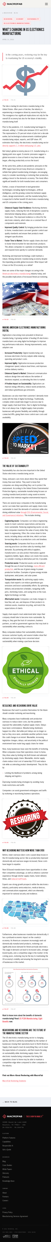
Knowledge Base (8, 1181)
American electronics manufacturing (16, 274)
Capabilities (6, 1142)
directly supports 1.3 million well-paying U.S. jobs (21, 146)
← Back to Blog (9, 1102)
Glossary (5, 1173)
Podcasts (5, 1177)
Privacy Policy (7, 1212)
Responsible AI (7, 1146)
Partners (5, 1197)
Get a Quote (6, 1150)
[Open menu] (47, 4)
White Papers (7, 1169)
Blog (4, 1161)
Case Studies (7, 1165)
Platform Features (8, 1138)
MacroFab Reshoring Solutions (14, 1081)
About (4, 1193)
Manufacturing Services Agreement (15, 1216)
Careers (5, 1201)
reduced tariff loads (18, 879)
